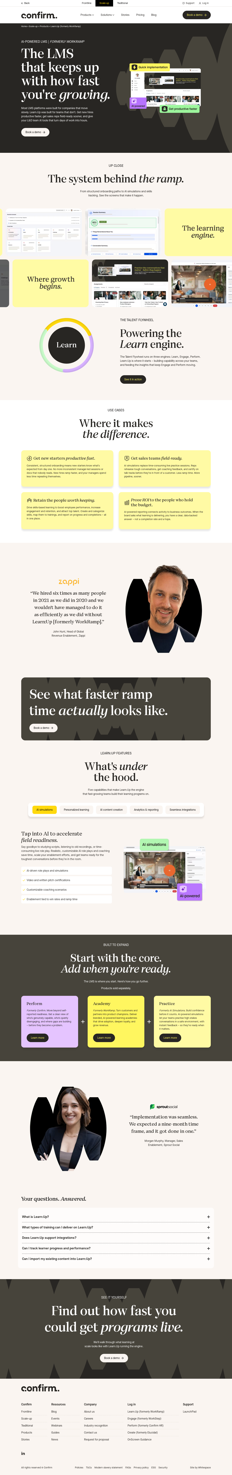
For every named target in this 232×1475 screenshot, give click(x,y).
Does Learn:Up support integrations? (49, 1238)
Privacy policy (141, 1467)
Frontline (86, 3)
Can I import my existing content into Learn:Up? (57, 1259)
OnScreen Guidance (139, 1439)
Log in (205, 3)
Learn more (37, 1038)
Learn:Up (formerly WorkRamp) (146, 1411)
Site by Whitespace (200, 1467)
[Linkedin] (23, 1453)
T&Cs (89, 1467)
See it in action (133, 379)
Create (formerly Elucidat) (143, 1432)
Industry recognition (96, 1425)
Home (24, 26)
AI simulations (45, 810)
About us (89, 1411)
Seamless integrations (183, 810)
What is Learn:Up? (35, 1217)
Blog (153, 15)
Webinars (56, 1425)
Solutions (106, 15)
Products (86, 15)
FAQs (128, 1467)
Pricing (140, 15)
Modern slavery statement (108, 1467)
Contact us (90, 1432)
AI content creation (111, 810)
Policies (79, 1467)
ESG (153, 1467)
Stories (125, 15)
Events (55, 1418)
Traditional (122, 3)
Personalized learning (76, 810)
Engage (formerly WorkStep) (144, 1418)
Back (27, 3)
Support (190, 3)
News (54, 1439)
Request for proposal (96, 1439)
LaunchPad (189, 1411)
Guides (55, 1432)
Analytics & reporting (146, 810)
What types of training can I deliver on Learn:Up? (57, 1227)
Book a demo (194, 15)
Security (162, 1467)
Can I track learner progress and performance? (56, 1248)
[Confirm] (39, 15)
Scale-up (104, 3)
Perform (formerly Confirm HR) (146, 1425)
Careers (88, 1418)
